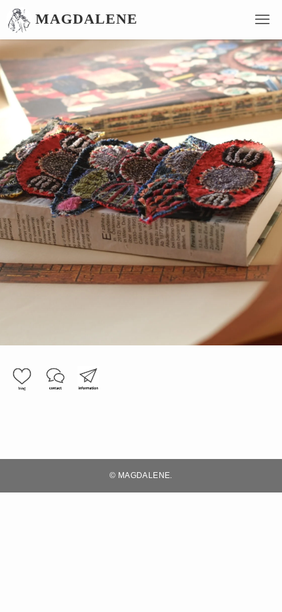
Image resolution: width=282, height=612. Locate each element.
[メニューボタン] (262, 19)
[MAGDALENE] (19, 19)
